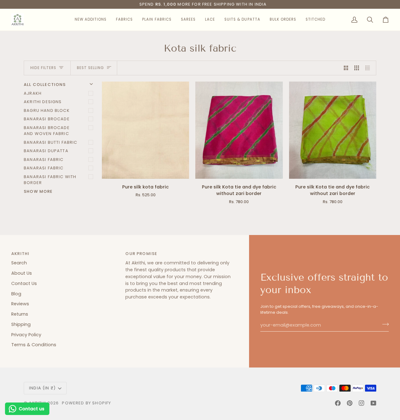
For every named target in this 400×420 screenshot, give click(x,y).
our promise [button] (141, 254)
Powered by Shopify (86, 403)
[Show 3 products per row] (356, 68)
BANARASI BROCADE (47, 119)
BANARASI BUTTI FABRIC (51, 142)
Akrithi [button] (20, 254)
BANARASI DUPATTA (46, 151)
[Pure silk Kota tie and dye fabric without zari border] (238, 130)
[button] (90, 20)
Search (19, 263)
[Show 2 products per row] (346, 68)
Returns (19, 314)
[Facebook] (338, 403)
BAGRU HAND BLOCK (47, 110)
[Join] (383, 324)
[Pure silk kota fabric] (145, 130)
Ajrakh (33, 93)
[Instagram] (361, 403)
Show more (38, 191)
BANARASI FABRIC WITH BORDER (50, 180)
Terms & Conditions (33, 345)
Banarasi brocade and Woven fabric (47, 131)
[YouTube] (373, 403)
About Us (21, 273)
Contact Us (24, 283)
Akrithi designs (43, 102)
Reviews (20, 304)
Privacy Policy (26, 335)
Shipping (21, 324)
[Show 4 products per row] (369, 68)
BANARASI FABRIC (44, 159)
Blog (16, 294)
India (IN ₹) (42, 388)
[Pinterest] (349, 403)
